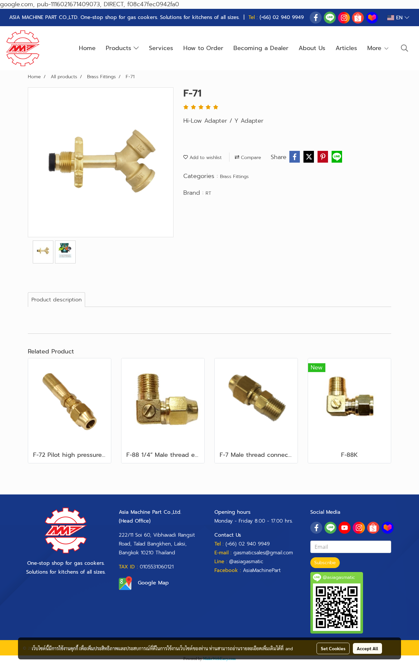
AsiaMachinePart (262, 570)
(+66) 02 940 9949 (282, 17)
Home (87, 48)
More (375, 48)
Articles (346, 48)
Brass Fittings (234, 176)
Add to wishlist (205, 157)
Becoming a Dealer (260, 48)
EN (399, 18)
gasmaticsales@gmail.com (263, 552)
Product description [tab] (56, 300)
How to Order (203, 48)
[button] (404, 48)
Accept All (367, 648)
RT (208, 193)
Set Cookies (333, 648)
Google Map (153, 583)
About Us (312, 48)
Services (161, 48)
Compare (250, 157)
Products (120, 48)
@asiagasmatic (246, 561)
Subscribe (325, 562)
